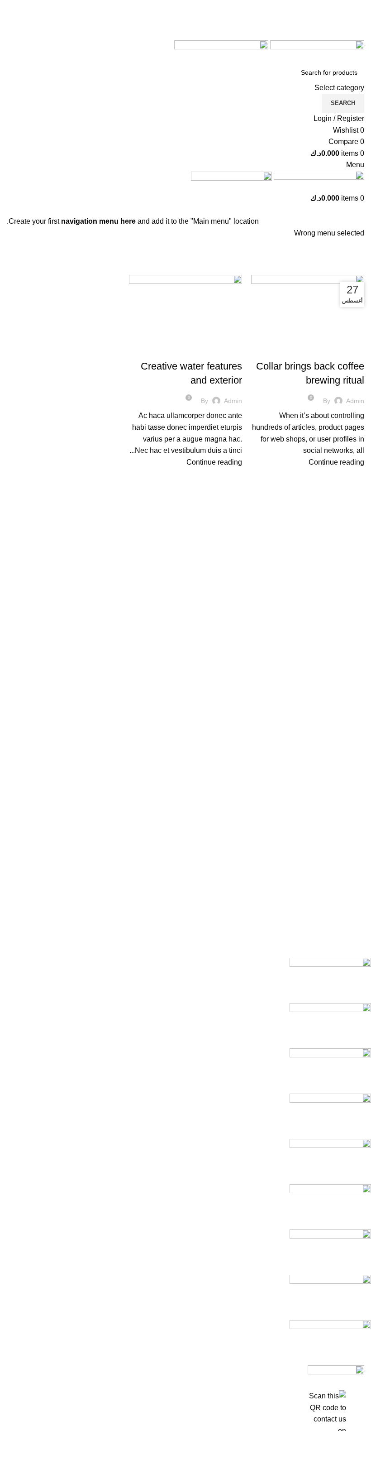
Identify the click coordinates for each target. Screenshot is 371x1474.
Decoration (219, 350)
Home (356, 269)
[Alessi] (192, 1161)
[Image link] (336, 1371)
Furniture (344, 350)
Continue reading (336, 462)
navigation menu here (98, 221)
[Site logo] (316, 51)
